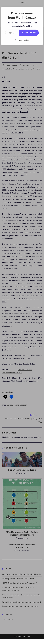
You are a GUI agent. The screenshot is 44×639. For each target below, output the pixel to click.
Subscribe (29, 33)
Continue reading (22, 40)
